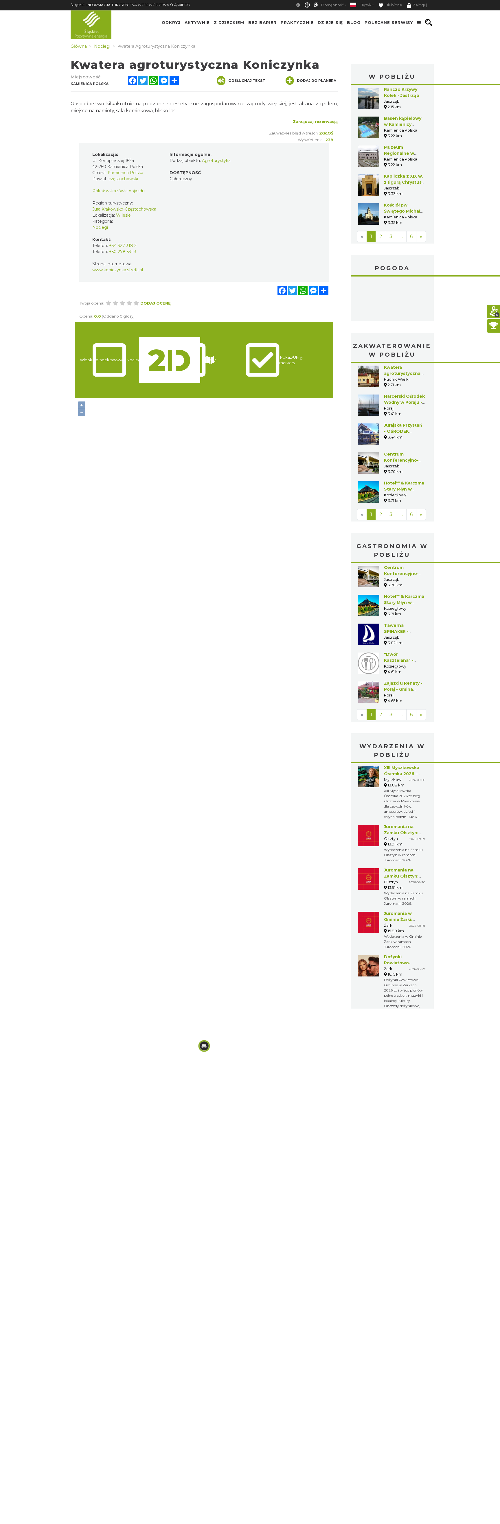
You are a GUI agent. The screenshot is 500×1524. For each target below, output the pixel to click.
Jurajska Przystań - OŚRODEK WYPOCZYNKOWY (404, 431)
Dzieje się (330, 22)
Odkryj (171, 22)
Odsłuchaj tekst (246, 80)
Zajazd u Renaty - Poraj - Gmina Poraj (403, 689)
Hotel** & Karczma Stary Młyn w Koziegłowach (404, 489)
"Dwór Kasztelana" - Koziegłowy (398, 660)
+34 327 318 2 (123, 245)
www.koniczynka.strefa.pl (117, 269)
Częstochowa (392, 299)
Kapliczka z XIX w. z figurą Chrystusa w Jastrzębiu (404, 182)
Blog (354, 22)
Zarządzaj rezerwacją (315, 121)
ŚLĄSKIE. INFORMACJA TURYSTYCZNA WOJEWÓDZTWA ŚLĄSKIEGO (130, 5)
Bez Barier (262, 22)
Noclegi (100, 227)
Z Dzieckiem (229, 22)
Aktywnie (197, 22)
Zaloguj (420, 5)
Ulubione (393, 5)
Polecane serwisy (389, 22)
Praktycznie (297, 22)
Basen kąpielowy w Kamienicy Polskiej (402, 124)
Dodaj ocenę (155, 303)
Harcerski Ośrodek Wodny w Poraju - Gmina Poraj (404, 402)
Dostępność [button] (332, 5)
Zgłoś (326, 133)
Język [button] (366, 5)
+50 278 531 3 (122, 251)
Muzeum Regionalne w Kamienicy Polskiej (404, 153)
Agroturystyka (216, 160)
